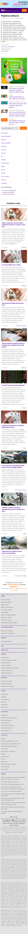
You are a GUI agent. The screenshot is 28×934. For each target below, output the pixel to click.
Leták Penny (4, 704)
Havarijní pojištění (6, 143)
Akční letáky (4, 133)
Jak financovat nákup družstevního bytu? (12, 784)
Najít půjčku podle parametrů (9, 622)
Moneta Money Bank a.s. (7, 725)
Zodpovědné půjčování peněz (9, 746)
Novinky (3, 153)
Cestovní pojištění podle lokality (10, 668)
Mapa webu (4, 761)
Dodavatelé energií (6, 641)
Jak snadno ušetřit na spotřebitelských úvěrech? (11, 812)
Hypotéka (12, 243)
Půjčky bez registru (6, 620)
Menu (24, 10)
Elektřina (3, 139)
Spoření (3, 173)
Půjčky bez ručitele (6, 617)
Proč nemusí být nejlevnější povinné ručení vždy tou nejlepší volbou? (12, 799)
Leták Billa (4, 697)
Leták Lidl (3, 702)
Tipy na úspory (5, 176)
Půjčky (11, 95)
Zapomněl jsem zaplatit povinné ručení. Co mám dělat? (12, 808)
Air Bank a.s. (4, 715)
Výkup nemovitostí (8, 194)
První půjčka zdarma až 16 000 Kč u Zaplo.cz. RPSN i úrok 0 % (17, 122)
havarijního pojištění (19, 890)
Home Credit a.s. (5, 723)
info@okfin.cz (14, 586)
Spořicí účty (4, 650)
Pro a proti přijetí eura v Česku (11, 265)
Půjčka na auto (5, 604)
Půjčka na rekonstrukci (7, 607)
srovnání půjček (16, 838)
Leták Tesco (4, 707)
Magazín (3, 774)
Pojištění (11, 86)
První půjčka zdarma (6, 610)
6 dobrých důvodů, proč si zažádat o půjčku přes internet (13, 794)
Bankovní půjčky (5, 599)
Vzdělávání (4, 183)
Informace (4, 735)
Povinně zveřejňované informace (10, 741)
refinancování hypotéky (6, 925)
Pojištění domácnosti (6, 673)
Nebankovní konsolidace (7, 633)
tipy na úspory (16, 874)
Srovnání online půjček (9, 190)
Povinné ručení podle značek (9, 660)
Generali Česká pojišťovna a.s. (9, 717)
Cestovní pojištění (14, 102)
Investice (3, 149)
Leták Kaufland (5, 699)
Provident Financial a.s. (7, 728)
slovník (6, 51)
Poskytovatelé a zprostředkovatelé (10, 743)
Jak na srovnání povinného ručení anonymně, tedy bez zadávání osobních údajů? (17, 114)
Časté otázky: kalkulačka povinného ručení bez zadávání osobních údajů (16, 90)
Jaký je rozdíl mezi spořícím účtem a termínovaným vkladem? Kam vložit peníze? (13, 345)
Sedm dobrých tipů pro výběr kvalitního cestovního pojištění (18, 105)
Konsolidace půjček (7, 627)
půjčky (22, 429)
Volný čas (3, 180)
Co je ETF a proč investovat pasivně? (13, 385)
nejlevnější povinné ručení (6, 888)
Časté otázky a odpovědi (8, 751)
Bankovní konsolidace (7, 630)
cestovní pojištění (17, 903)
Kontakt (3, 738)
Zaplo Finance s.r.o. (6, 730)
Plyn (2, 156)
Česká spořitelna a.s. (6, 720)
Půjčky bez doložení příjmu (8, 615)
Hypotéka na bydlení (6, 681)
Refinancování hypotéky (7, 686)
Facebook (3, 769)
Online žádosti (5, 756)
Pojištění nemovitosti (6, 670)
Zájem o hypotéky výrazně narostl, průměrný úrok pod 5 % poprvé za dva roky (13, 224)
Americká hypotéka (6, 683)
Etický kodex (4, 749)
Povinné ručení (19, 86)
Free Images (4, 766)
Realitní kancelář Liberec (7, 764)
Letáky (3, 690)
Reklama (3, 754)
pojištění (25, 864)
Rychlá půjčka (5, 612)
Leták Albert (4, 694)
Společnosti (4, 711)
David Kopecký (11, 46)
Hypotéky (3, 146)
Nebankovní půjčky (8, 192)
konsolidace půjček (5, 841)
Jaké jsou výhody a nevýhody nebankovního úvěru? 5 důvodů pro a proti (13, 509)
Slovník (21, 18)
